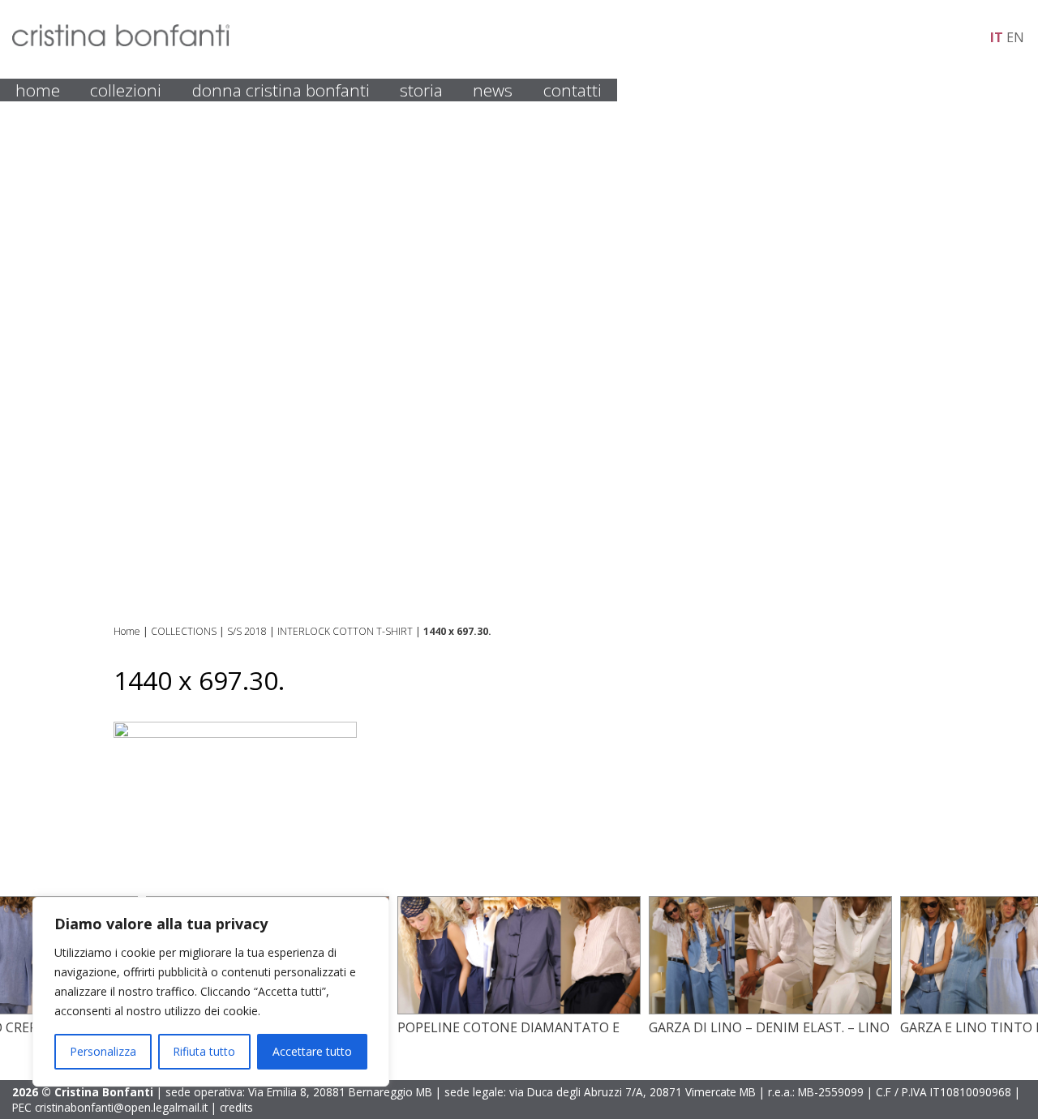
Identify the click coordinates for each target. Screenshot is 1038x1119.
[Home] (120, 41)
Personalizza (103, 1051)
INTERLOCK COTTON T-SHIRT (345, 631)
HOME (37, 90)
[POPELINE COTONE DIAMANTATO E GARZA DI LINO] (519, 1009)
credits (236, 1107)
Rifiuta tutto (204, 1051)
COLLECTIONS (184, 631)
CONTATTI (572, 90)
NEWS (493, 90)
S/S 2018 (247, 631)
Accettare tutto (312, 1051)
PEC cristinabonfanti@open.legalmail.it (110, 1107)
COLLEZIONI (125, 90)
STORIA (421, 90)
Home (127, 631)
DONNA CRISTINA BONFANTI (281, 90)
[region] (210, 992)
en (1015, 37)
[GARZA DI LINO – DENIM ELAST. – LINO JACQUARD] (770, 1009)
